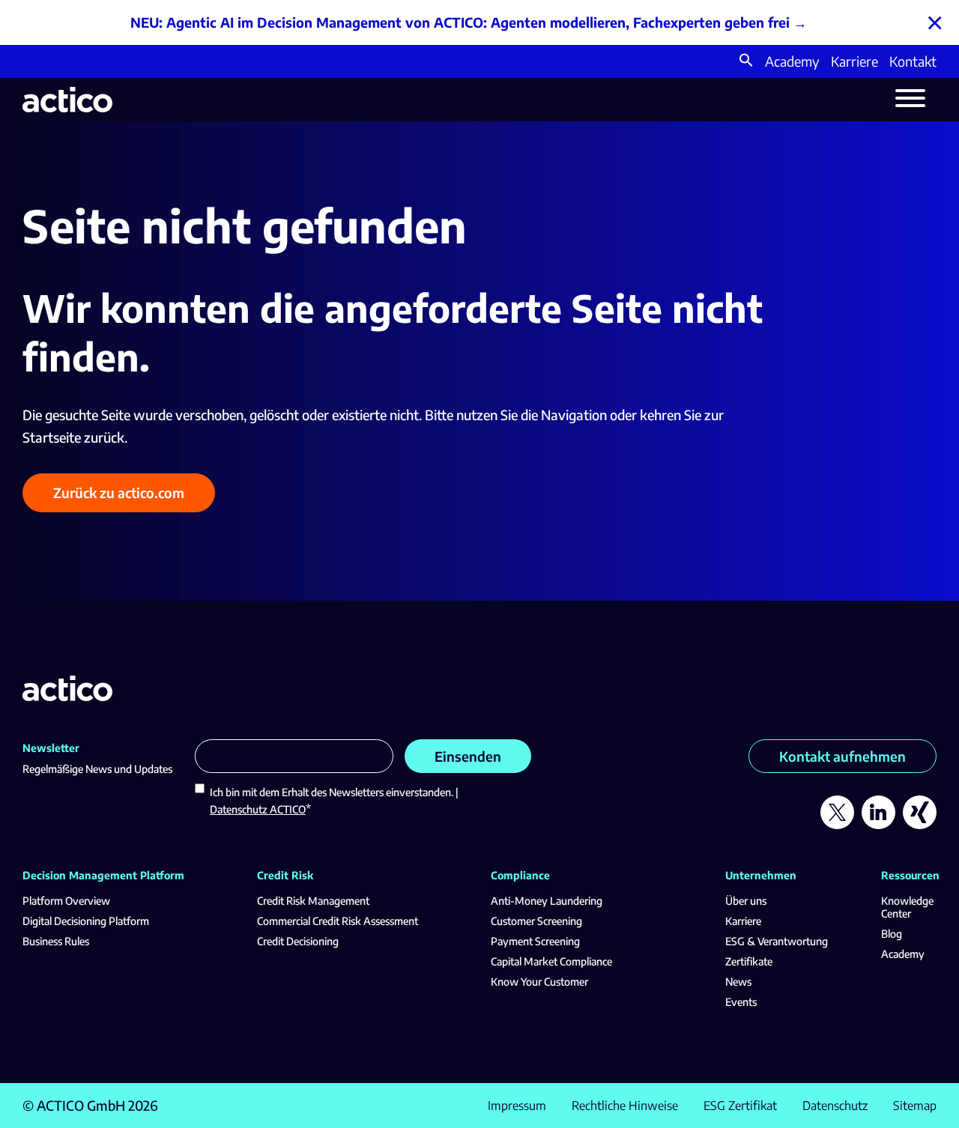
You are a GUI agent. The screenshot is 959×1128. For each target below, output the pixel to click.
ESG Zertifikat (740, 1105)
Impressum (517, 1105)
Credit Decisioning (298, 941)
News (738, 981)
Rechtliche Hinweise (625, 1105)
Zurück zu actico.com (118, 492)
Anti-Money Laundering (546, 900)
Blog (891, 933)
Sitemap (915, 1105)
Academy (792, 61)
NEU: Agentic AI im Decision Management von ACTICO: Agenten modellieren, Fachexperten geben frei (460, 22)
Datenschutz (835, 1105)
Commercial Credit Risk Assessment (337, 921)
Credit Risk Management (313, 900)
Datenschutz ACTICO (258, 809)
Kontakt (913, 61)
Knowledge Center (907, 907)
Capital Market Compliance (551, 961)
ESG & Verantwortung (776, 941)
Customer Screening (536, 921)
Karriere (854, 61)
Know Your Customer (539, 981)
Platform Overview (66, 900)
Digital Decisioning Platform (85, 921)
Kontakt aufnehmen (842, 756)
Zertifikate (748, 961)
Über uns (745, 900)
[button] (746, 61)
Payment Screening (535, 941)
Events (741, 1001)
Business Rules (55, 941)
